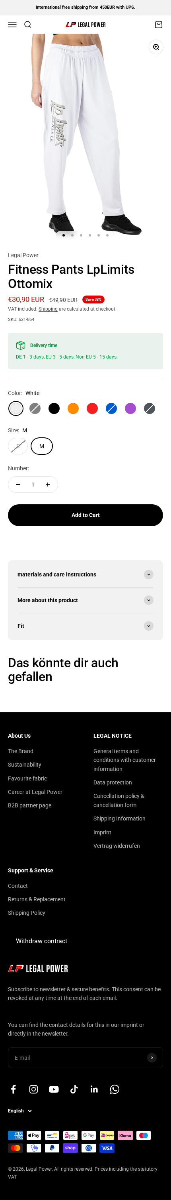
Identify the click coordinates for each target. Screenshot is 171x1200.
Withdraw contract (41, 941)
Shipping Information (119, 818)
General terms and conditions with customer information (124, 760)
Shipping (48, 309)
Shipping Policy (26, 913)
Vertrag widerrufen (116, 846)
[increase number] (48, 484)
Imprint (102, 832)
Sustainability (24, 764)
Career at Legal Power (35, 792)
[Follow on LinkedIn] (94, 1089)
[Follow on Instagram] (33, 1089)
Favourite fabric (27, 778)
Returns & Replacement (37, 899)
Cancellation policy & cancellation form (118, 800)
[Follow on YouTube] (54, 1089)
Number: (18, 468)
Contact (18, 886)
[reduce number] (18, 484)
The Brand (20, 751)
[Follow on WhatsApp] (114, 1089)
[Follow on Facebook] (13, 1089)
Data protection (112, 782)
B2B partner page (29, 805)
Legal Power (23, 255)
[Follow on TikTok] (74, 1089)
